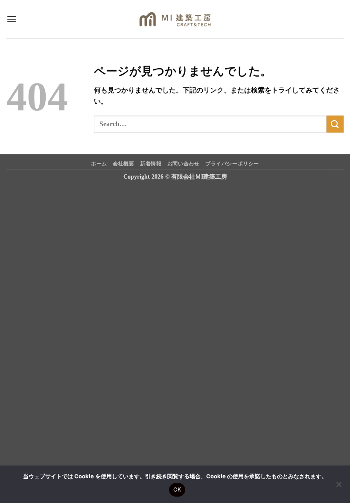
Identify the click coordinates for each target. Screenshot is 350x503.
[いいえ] (338, 487)
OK (177, 489)
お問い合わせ (183, 164)
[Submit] (335, 124)
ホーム (99, 164)
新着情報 (150, 164)
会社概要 (123, 164)
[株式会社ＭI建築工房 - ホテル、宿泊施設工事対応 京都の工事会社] (175, 19)
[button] (11, 19)
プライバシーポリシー (232, 164)
